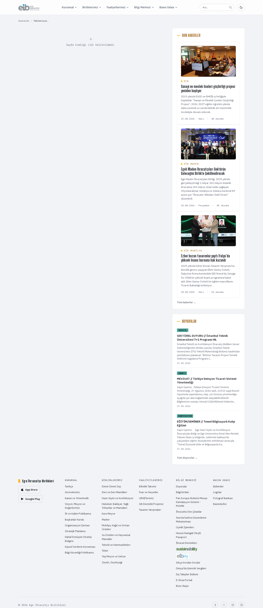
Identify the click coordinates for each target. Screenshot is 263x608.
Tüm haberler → (186, 302)
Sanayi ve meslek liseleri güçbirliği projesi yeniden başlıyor (208, 88)
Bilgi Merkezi (142, 7)
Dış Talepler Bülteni (187, 574)
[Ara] (230, 7)
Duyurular (181, 486)
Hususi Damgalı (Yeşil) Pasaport (188, 535)
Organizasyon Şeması (77, 525)
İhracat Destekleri (186, 543)
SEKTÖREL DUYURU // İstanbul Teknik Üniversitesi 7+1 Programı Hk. (202, 337)
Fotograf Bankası (223, 498)
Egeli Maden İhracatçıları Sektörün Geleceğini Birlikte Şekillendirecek (203, 171)
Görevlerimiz (72, 492)
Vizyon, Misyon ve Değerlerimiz (75, 505)
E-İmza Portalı (184, 580)
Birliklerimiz (90, 7)
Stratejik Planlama (75, 531)
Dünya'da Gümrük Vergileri (191, 568)
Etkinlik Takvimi (147, 486)
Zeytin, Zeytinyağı (112, 562)
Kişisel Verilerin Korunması (80, 546)
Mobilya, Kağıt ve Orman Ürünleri (115, 527)
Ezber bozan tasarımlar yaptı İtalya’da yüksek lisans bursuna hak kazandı (205, 258)
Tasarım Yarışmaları (150, 509)
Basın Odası (166, 7)
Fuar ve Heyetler (148, 492)
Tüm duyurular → (187, 457)
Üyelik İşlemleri (185, 527)
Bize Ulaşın (182, 586)
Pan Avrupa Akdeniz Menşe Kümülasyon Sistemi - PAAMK (191, 502)
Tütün (105, 550)
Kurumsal (68, 7)
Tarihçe (69, 486)
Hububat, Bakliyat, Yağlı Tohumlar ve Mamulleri (115, 505)
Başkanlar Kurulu (74, 519)
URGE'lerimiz (146, 498)
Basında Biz (220, 504)
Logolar (217, 492)
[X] (224, 605)
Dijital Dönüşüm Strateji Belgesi (78, 538)
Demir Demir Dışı (111, 486)
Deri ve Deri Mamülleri (114, 492)
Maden (106, 519)
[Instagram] (233, 605)
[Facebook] (215, 605)
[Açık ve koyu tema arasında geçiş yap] (241, 7)
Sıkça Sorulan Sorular (188, 562)
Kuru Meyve (108, 513)
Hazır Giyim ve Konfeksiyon (117, 498)
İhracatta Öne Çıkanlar (189, 511)
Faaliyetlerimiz (116, 7)
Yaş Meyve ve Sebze (114, 556)
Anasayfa (23, 20)
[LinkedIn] (242, 605)
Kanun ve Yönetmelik (77, 498)
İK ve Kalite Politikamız (78, 513)
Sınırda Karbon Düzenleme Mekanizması (191, 519)
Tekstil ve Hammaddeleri (116, 545)
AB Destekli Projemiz (151, 504)
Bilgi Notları (182, 492)
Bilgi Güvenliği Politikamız (79, 552)
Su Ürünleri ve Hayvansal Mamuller (116, 537)
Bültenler (218, 486)
